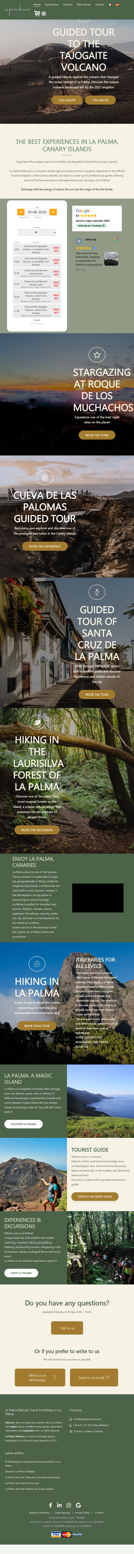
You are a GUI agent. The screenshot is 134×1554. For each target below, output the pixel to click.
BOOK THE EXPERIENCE (45, 546)
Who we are (84, 4)
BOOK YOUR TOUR (37, 1026)
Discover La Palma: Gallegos (20, 1471)
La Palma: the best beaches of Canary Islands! (29, 1488)
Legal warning (62, 1512)
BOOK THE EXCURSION (37, 830)
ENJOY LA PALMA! (21, 1273)
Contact (99, 4)
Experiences (52, 4)
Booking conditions (39, 1512)
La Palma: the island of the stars (22, 1483)
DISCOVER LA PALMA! (23, 1124)
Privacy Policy (82, 1512)
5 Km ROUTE (67, 100)
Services (67, 4)
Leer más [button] (79, 269)
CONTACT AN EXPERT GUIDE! (95, 1196)
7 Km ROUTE (100, 100)
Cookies (99, 1512)
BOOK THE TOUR (97, 435)
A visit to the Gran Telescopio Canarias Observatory (32, 1477)
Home (36, 4)
